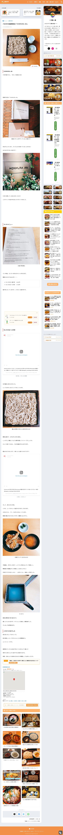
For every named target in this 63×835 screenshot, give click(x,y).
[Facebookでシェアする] (19, 814)
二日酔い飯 (14, 372)
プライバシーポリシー (39, 831)
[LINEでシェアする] (28, 814)
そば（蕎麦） (11, 700)
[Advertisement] (23, 86)
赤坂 (47, 2)
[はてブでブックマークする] (23, 814)
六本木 (43, 2)
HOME (32, 829)
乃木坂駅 (18, 700)
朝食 (40, 2)
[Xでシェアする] (14, 814)
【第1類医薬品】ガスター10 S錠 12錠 (57, 165)
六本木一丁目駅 (23, 700)
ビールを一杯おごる (53, 55)
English (56, 2)
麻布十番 (51, 2)
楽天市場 (35, 317)
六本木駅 (15, 700)
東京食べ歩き (53, 340)
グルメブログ (53, 337)
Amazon (30, 317)
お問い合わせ (53, 284)
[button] (60, 832)
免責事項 (21, 831)
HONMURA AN (6, 667)
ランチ (30, 821)
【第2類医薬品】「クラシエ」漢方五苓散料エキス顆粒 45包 (57, 111)
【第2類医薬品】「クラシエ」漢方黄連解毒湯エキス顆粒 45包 (57, 139)
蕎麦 (39, 821)
